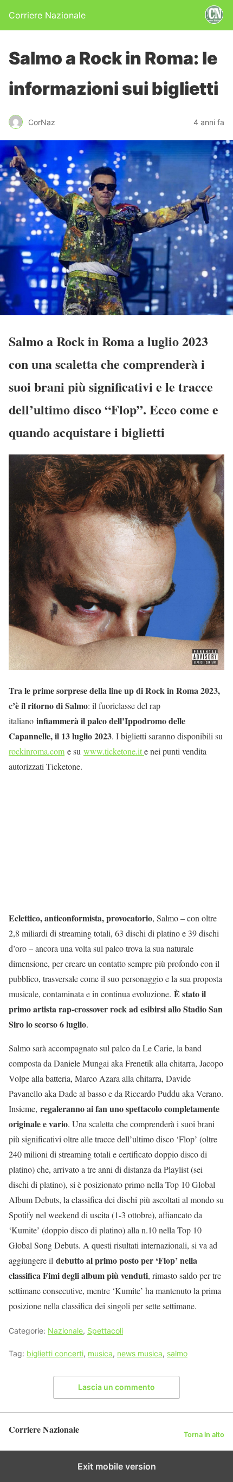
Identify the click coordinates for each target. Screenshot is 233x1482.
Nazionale (65, 1330)
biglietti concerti (55, 1353)
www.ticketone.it (113, 751)
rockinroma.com (36, 751)
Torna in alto (204, 1435)
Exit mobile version (116, 1466)
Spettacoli (105, 1330)
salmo (177, 1353)
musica (100, 1353)
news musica (140, 1353)
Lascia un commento (116, 1387)
